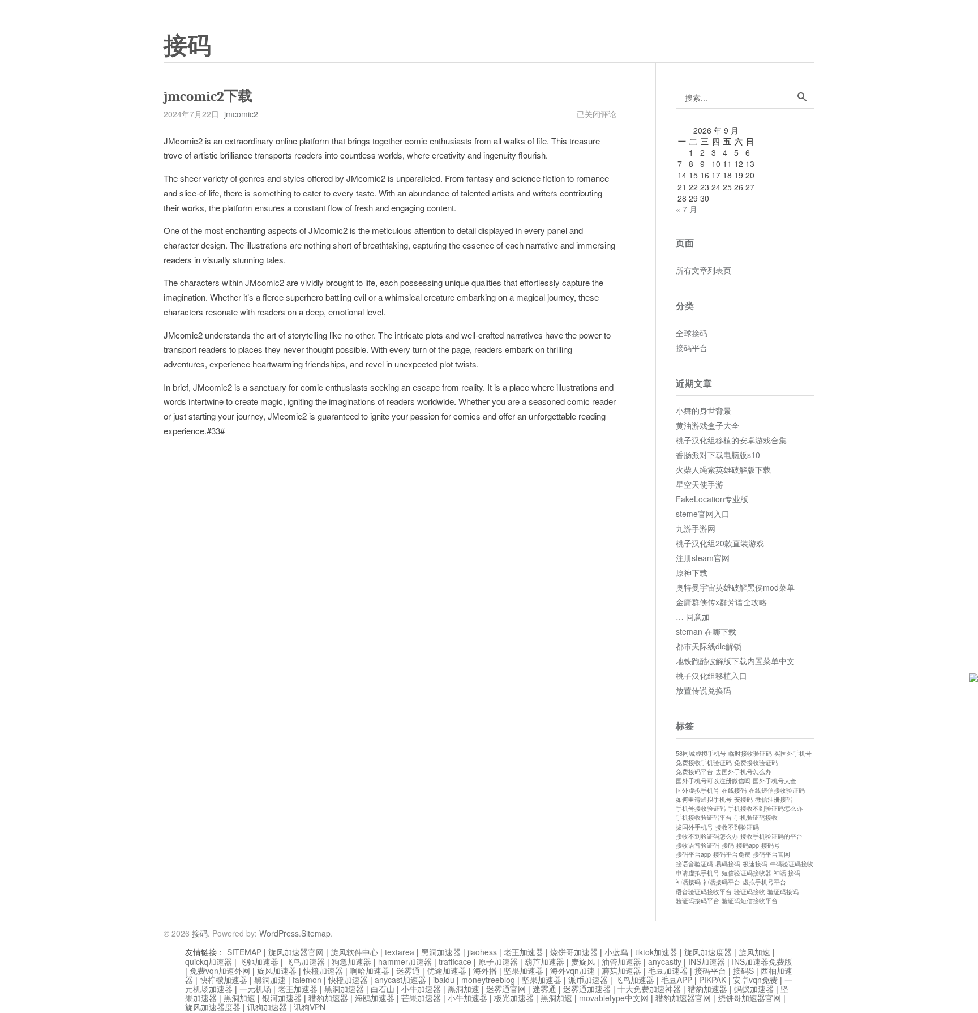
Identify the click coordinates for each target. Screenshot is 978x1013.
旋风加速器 (277, 970)
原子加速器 (498, 961)
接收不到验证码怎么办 (707, 836)
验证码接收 (749, 891)
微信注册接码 (773, 799)
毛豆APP (676, 979)
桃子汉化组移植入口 (711, 675)
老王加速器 (523, 952)
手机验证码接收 (756, 817)
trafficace (455, 961)
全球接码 (691, 333)
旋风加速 (754, 952)
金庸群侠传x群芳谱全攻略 (721, 602)
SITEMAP (244, 952)
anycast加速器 (400, 979)
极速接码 (755, 864)
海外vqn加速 (572, 970)
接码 (187, 46)
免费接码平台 (694, 771)
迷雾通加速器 (587, 988)
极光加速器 (514, 997)
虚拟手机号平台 (764, 882)
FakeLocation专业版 (712, 499)
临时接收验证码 (750, 753)
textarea (399, 952)
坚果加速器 (523, 970)
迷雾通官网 (506, 988)
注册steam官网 (703, 557)
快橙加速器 (323, 970)
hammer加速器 (405, 961)
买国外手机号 (793, 753)
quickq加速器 (208, 961)
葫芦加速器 (544, 961)
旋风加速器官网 (296, 952)
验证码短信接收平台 (750, 900)
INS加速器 (706, 961)
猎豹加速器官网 (683, 997)
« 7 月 (686, 209)
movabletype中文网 (614, 997)
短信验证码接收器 (746, 873)
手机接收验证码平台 (704, 817)
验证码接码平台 (697, 900)
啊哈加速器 (369, 970)
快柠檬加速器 (223, 979)
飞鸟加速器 (305, 961)
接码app (747, 845)
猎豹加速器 (707, 988)
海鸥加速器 (374, 997)
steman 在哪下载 (706, 631)
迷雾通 (408, 970)
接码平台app (693, 854)
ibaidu (443, 979)
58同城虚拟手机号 (701, 753)
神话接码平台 (721, 882)
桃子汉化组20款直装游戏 (720, 543)
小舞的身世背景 (703, 410)
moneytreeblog (488, 979)
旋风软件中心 (354, 952)
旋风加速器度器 (213, 1006)
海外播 (485, 970)
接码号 (770, 845)
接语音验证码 (694, 864)
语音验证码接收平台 (704, 891)
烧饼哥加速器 (574, 952)
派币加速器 (588, 979)
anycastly (664, 961)
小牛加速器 (421, 988)
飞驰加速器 (258, 961)
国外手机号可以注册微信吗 (713, 780)
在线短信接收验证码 (777, 790)
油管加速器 (621, 961)
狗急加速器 (351, 961)
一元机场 (255, 988)
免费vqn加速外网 (220, 970)
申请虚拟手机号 (697, 873)
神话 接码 (787, 873)
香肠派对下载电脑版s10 (718, 454)
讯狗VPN (309, 1006)
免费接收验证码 (756, 762)
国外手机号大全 (774, 780)
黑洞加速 (270, 979)
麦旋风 (583, 961)
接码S (743, 970)
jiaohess (482, 952)
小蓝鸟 (616, 952)
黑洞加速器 (441, 952)
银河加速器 (282, 997)
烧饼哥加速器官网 (749, 997)
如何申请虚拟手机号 (704, 799)
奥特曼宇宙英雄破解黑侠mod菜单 (735, 587)
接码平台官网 (771, 854)
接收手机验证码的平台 (771, 836)
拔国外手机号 (694, 827)
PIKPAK (712, 979)
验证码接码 (783, 891)
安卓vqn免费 (755, 979)
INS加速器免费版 (762, 961)
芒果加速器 (421, 997)
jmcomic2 (241, 113)
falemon (307, 979)
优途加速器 (446, 970)
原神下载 (691, 572)
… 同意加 (693, 616)
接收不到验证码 (737, 827)
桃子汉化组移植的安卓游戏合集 (731, 440)
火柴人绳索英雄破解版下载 (723, 469)
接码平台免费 (731, 854)
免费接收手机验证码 (704, 762)
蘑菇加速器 (621, 970)
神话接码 (688, 882)
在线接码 (734, 790)
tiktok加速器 (656, 952)
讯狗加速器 (267, 1006)
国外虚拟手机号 (697, 790)
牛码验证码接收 (791, 864)
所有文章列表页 (703, 270)
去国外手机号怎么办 (743, 771)
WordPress (279, 933)
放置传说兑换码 (703, 690)
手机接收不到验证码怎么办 (765, 808)
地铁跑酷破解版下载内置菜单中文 (735, 660)
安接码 (743, 799)
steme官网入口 (703, 513)
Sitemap (316, 933)
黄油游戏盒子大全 (707, 425)
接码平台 (691, 347)
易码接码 (727, 864)
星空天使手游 (699, 484)
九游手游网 (695, 528)
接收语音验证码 (697, 845)
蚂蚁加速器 (754, 988)
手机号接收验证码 (701, 808)
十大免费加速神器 (649, 988)
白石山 (382, 988)
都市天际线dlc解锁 (708, 646)
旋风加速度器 (708, 952)
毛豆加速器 (668, 970)
